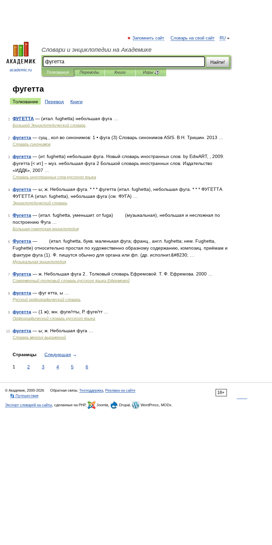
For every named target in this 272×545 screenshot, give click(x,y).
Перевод (54, 101)
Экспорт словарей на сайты (28, 405)
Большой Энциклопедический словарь (49, 125)
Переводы (89, 72)
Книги (120, 72)
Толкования (57, 72)
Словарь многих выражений (39, 337)
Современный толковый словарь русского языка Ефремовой (71, 280)
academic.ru (21, 70)
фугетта (22, 137)
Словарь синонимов (31, 144)
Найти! (217, 62)
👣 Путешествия (24, 396)
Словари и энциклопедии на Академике (96, 49)
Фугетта (22, 215)
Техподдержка (91, 390)
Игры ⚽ (151, 72)
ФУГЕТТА (23, 118)
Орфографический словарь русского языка (54, 318)
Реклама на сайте (120, 390)
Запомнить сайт (148, 38)
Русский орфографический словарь (47, 299)
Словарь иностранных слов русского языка (54, 177)
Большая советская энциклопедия (46, 229)
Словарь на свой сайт (192, 38)
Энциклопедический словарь (40, 203)
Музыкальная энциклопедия (39, 262)
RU (223, 38)
